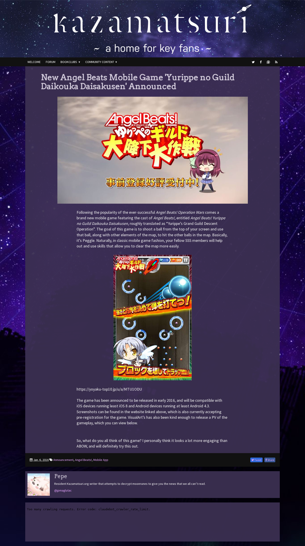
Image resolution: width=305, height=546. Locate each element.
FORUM (50, 62)
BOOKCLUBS (69, 62)
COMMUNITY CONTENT (99, 62)
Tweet (257, 460)
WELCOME (34, 62)
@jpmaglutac (63, 490)
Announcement (63, 460)
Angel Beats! (83, 460)
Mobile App (100, 460)
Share (270, 460)
